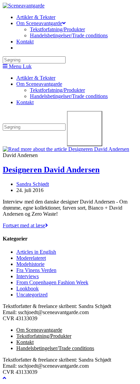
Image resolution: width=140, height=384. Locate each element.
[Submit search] (84, 128)
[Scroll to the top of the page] (4, 378)
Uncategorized (32, 294)
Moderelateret (31, 258)
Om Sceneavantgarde (39, 84)
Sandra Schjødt (32, 184)
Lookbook (27, 288)
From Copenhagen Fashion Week (52, 282)
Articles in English (36, 252)
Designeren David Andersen (51, 169)
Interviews (27, 276)
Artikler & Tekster (35, 78)
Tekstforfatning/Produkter (57, 90)
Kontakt (25, 102)
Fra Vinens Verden (36, 270)
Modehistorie (30, 264)
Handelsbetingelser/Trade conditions (69, 96)
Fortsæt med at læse (25, 225)
